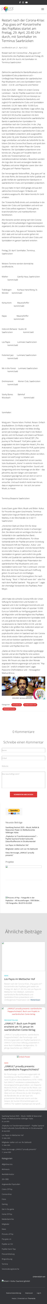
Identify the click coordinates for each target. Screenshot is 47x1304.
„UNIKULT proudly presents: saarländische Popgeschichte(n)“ (22, 1068)
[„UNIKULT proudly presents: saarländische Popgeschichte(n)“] (23, 1056)
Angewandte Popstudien (11, 1184)
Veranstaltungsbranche (10, 1269)
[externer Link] (24, 900)
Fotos (4, 1199)
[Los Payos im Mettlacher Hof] (23, 956)
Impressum (29, 1293)
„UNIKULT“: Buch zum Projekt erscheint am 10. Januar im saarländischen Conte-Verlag (20, 1026)
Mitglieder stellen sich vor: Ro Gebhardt (22, 849)
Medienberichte (8, 1219)
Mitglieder (5, 1224)
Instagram (23, 3)
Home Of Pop (7, 1214)
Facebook (20, 3)
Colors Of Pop (7, 1189)
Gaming (4, 1204)
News (6, 976)
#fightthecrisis (7, 1164)
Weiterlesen (35, 1000)
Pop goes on (17, 705)
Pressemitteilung (9, 709)
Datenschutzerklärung (13, 1293)
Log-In (39, 1293)
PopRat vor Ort (7, 1244)
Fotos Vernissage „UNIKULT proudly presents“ (19, 1149)
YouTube (26, 3)
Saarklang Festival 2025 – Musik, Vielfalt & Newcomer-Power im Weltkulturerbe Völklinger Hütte (22, 830)
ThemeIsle (31, 1298)
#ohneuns (6, 1169)
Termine (5, 1264)
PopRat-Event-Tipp (30, 705)
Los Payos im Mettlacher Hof (17, 845)
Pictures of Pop (7, 1234)
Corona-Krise (7, 1194)
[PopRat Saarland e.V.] (8, 9)
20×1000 (5, 1179)
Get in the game (8, 1209)
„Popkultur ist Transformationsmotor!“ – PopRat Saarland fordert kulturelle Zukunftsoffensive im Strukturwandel (22, 838)
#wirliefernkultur (8, 1174)
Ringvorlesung (7, 1259)
